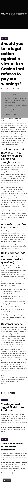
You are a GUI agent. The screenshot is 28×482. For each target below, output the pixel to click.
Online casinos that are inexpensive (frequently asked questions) (14, 110)
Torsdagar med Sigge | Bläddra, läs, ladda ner (13, 407)
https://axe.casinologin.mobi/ (10, 174)
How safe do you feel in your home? (16, 105)
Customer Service (10, 114)
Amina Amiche (7, 89)
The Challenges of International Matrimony (12, 446)
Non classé (4, 38)
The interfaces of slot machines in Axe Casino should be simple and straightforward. (16, 100)
